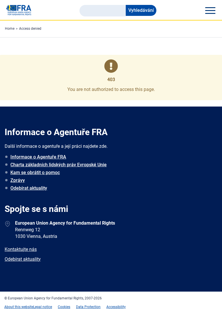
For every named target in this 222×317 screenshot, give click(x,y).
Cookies (64, 307)
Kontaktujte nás (21, 249)
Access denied (30, 29)
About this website (18, 307)
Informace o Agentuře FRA (38, 157)
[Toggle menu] (210, 10)
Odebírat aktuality (28, 188)
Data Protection (88, 307)
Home (9, 29)
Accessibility (116, 307)
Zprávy (17, 180)
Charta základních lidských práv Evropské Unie (58, 164)
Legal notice (42, 307)
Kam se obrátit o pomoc (35, 172)
